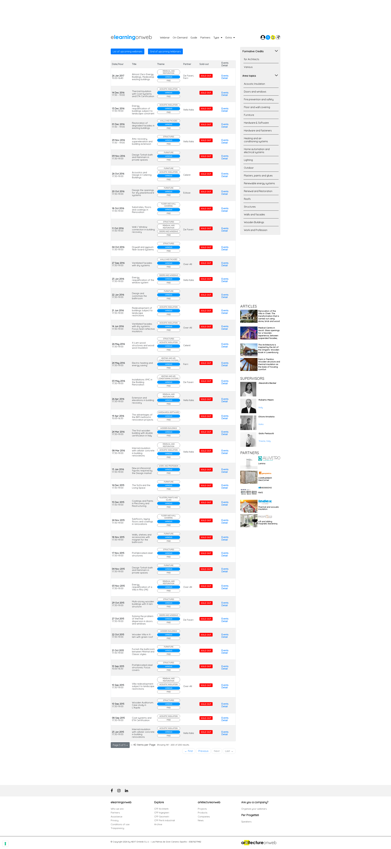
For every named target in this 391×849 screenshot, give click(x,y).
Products (202, 812)
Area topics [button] (249, 75)
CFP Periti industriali (164, 820)
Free (169, 81)
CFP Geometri (161, 816)
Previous (203, 751)
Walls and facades (168, 121)
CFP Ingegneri (161, 812)
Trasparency (117, 828)
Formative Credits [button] (253, 51)
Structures (168, 137)
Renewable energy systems (259, 183)
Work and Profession (168, 466)
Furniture (168, 152)
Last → (229, 751)
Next (217, 751)
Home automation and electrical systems (257, 151)
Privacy (115, 820)
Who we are (117, 808)
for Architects (251, 59)
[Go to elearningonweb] (135, 37)
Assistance (116, 816)
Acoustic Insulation (168, 89)
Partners (115, 812)
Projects (202, 808)
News (201, 820)
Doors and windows (168, 231)
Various (168, 77)
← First (189, 751)
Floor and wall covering (168, 205)
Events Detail (224, 77)
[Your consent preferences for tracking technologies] (5, 844)
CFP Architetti (161, 808)
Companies (204, 816)
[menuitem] (166, 36)
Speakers (246, 821)
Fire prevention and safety (259, 99)
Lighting (248, 159)
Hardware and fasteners (258, 130)
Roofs (247, 198)
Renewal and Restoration (169, 72)
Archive (158, 824)
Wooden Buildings (168, 428)
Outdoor (249, 167)
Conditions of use (120, 824)
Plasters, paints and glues (168, 499)
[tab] (260, 51)
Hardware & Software (168, 412)
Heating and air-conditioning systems (168, 359)
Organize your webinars (254, 808)
